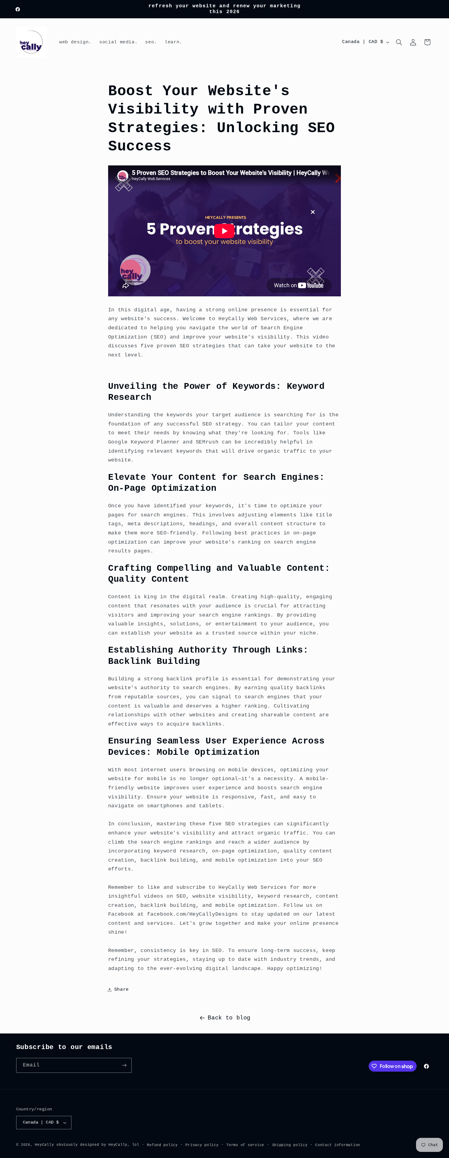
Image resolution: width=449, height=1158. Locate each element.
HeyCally (44, 1145)
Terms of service (245, 1145)
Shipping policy (290, 1145)
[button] (399, 42)
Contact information (337, 1145)
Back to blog (229, 1018)
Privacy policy (201, 1145)
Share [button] (121, 989)
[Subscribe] (124, 1065)
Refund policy (162, 1145)
